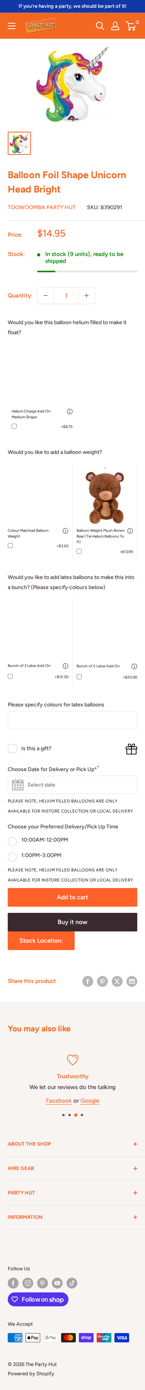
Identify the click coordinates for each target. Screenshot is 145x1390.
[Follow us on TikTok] (72, 1283)
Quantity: (20, 295)
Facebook (59, 1100)
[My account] (115, 26)
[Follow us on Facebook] (13, 1283)
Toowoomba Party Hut (42, 207)
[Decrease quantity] (46, 295)
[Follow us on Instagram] (27, 1283)
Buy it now (72, 922)
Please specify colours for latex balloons (56, 705)
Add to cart (72, 897)
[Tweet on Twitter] (117, 980)
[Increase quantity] (86, 295)
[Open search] (100, 26)
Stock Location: (41, 940)
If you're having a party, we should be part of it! (72, 6)
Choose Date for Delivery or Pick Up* (53, 769)
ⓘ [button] (70, 411)
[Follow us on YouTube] (57, 1283)
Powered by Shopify (31, 1373)
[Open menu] (11, 26)
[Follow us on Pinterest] (42, 1283)
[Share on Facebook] (87, 980)
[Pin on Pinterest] (102, 980)
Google (89, 1100)
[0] (131, 26)
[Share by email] (131, 980)
